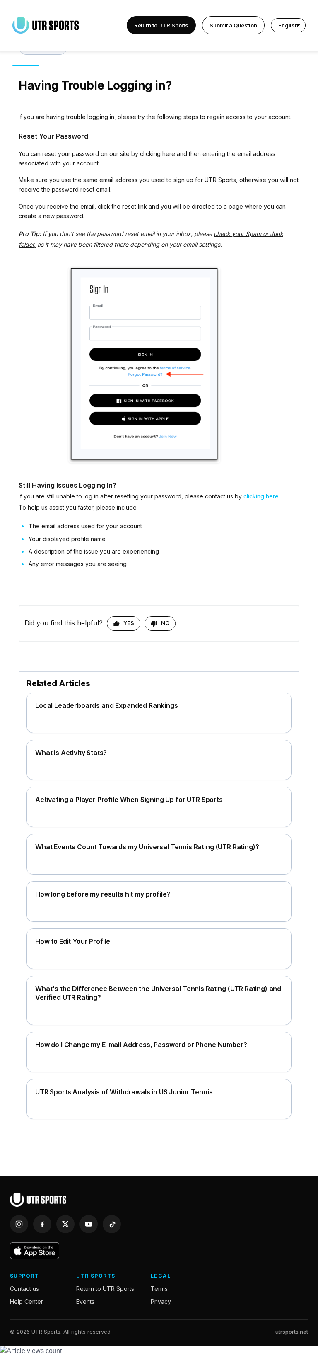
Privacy (161, 1301)
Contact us (24, 1288)
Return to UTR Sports (161, 25)
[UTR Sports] (38, 1200)
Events (85, 1301)
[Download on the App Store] (34, 1251)
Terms (159, 1288)
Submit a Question (233, 25)
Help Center (26, 1301)
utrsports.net (291, 1331)
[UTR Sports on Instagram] (19, 1224)
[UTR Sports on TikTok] (112, 1224)
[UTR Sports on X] (65, 1224)
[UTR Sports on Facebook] (42, 1224)
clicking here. (261, 496)
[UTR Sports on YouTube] (89, 1224)
